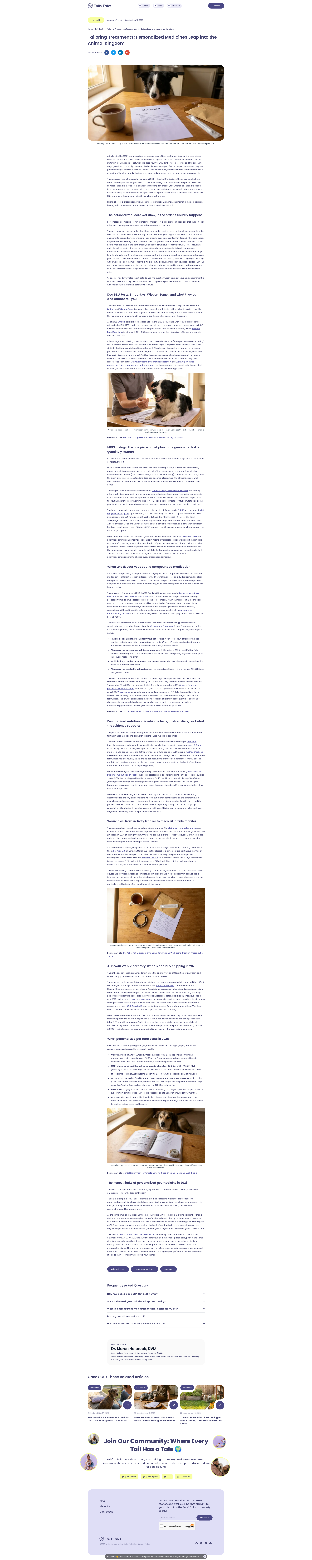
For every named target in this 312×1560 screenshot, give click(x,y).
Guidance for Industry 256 (136, 596)
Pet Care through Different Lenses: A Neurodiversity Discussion (153, 437)
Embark (111, 309)
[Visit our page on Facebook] (197, 1543)
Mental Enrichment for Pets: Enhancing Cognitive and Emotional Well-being (160, 1173)
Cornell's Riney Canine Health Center (170, 490)
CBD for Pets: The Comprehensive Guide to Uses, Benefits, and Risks (156, 711)
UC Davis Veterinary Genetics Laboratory (151, 361)
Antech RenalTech (165, 985)
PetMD (181, 510)
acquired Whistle (149, 857)
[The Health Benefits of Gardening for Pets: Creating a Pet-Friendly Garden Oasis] (202, 1404)
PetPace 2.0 (119, 851)
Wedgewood (123, 692)
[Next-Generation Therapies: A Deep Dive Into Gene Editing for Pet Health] (156, 1404)
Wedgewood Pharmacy (161, 626)
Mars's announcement (143, 999)
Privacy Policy (144, 1544)
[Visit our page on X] (206, 1543)
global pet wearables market (182, 828)
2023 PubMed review (189, 536)
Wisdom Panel (126, 309)
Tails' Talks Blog (130, 1544)
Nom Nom (191, 741)
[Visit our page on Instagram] (201, 1543)
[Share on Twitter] (113, 52)
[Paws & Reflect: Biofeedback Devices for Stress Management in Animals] (110, 1404)
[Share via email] (127, 52)
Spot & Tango (195, 745)
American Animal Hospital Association (136, 1234)
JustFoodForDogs (194, 752)
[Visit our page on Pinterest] (210, 1543)
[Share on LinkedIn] (120, 52)
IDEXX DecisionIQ (134, 1006)
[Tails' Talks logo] (99, 5)
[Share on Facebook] (106, 52)
